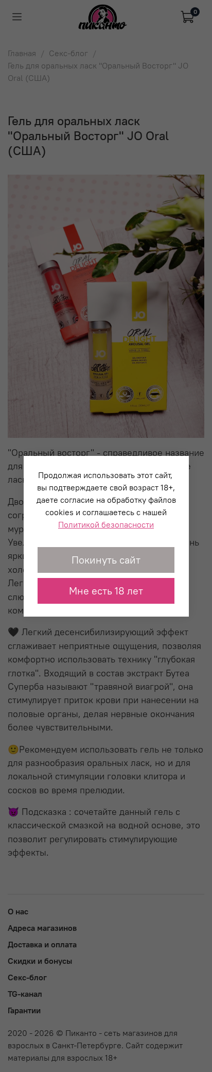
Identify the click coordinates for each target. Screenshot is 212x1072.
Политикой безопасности (106, 524)
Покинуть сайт (106, 559)
